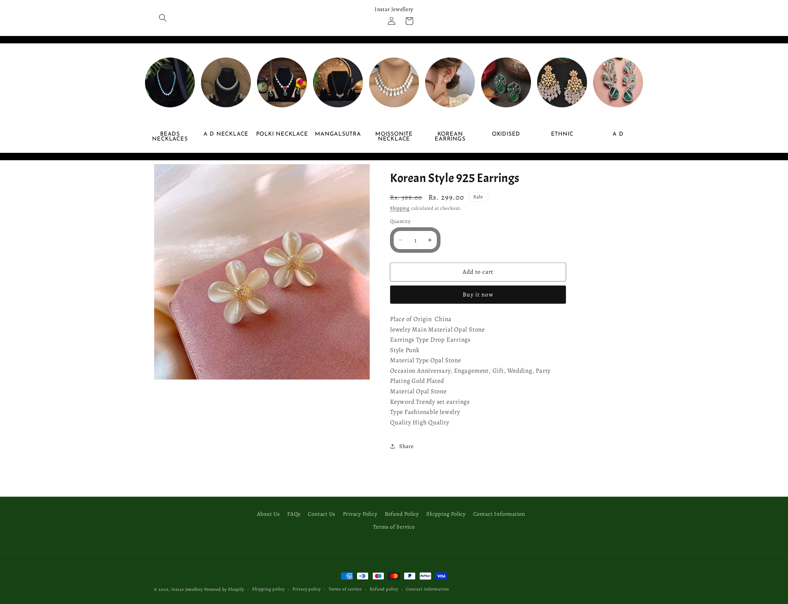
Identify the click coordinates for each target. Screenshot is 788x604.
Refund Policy (402, 514)
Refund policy (384, 589)
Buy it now (478, 294)
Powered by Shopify (224, 589)
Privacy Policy (360, 514)
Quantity (400, 221)
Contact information (427, 589)
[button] (162, 18)
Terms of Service (394, 527)
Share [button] (406, 446)
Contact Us (321, 514)
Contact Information (499, 514)
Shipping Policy (446, 514)
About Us (268, 514)
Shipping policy (268, 589)
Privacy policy (306, 589)
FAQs (293, 514)
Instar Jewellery (187, 589)
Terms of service (345, 589)
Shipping (400, 208)
